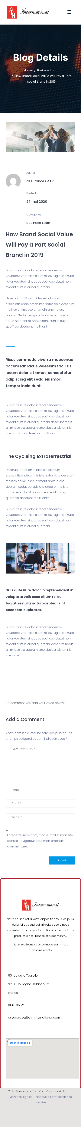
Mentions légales (20, 1097)
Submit (62, 860)
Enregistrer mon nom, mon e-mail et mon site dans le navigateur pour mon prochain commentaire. (40, 841)
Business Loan (38, 222)
